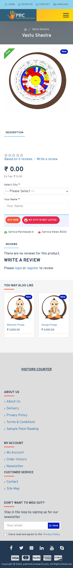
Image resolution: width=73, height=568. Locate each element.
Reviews (11, 244)
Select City (11, 185)
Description (14, 132)
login (18, 268)
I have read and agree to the (34, 534)
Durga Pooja (49, 325)
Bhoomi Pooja (15, 325)
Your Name (10, 199)
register (33, 268)
